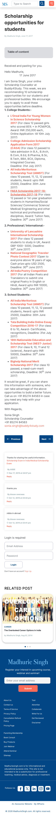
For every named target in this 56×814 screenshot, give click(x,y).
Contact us (8, 705)
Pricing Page (9, 725)
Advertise (36, 705)
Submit (28, 688)
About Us (7, 700)
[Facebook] (20, 788)
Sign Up (28, 571)
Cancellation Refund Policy (12, 719)
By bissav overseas (15, 494)
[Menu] (50, 2)
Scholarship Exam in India (18, 460)
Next (44, 439)
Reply (9, 476)
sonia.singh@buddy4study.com (24, 425)
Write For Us (37, 714)
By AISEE (11, 469)
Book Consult (9, 737)
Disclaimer (36, 722)
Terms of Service (11, 709)
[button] (25, 646)
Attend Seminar (10, 751)
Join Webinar (9, 746)
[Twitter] (27, 788)
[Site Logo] (4, 4)
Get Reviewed (38, 718)
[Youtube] (47, 788)
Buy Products (9, 742)
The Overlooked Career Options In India (22, 630)
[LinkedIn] (34, 788)
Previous (15, 439)
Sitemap (7, 755)
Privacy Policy (10, 714)
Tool (33, 700)
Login (13, 564)
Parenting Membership (13, 733)
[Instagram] (41, 788)
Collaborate (37, 709)
